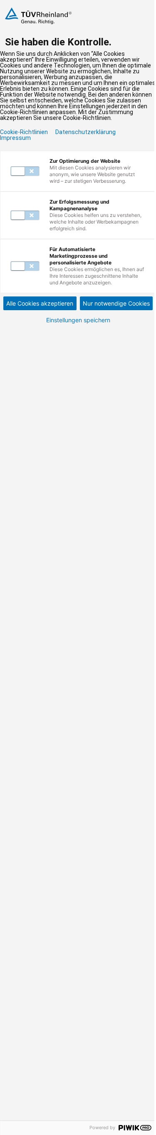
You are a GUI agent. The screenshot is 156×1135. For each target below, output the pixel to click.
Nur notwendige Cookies (116, 303)
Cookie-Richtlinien (24, 132)
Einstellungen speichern (78, 320)
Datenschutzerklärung (85, 132)
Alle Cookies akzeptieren (39, 303)
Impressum (15, 137)
